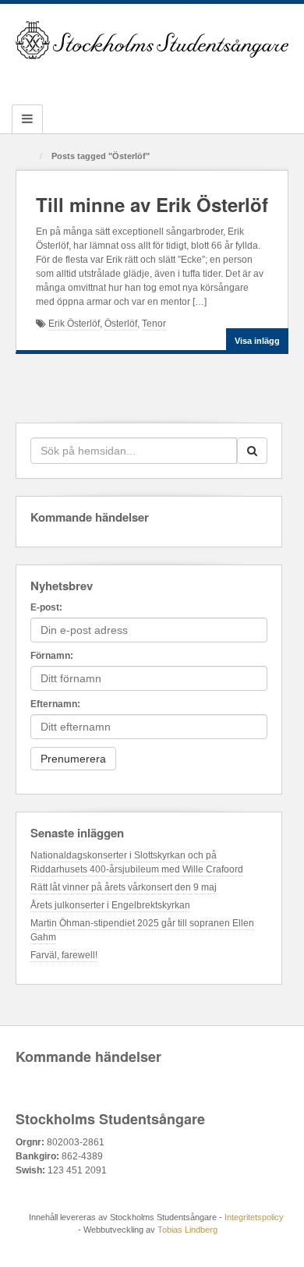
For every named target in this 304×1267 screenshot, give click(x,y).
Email (89, 78)
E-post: (46, 607)
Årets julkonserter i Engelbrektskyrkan (110, 905)
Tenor (154, 323)
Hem (29, 157)
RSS (215, 78)
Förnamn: (51, 655)
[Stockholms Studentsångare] (152, 39)
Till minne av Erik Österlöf (152, 204)
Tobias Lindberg (187, 1229)
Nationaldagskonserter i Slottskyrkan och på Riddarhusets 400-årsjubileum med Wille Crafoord (136, 862)
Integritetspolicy (254, 1217)
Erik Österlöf (74, 323)
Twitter (173, 78)
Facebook (110, 78)
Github (131, 78)
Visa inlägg (257, 340)
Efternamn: (55, 704)
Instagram (152, 78)
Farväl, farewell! (63, 955)
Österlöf (120, 323)
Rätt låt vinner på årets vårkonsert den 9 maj (123, 887)
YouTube (194, 78)
